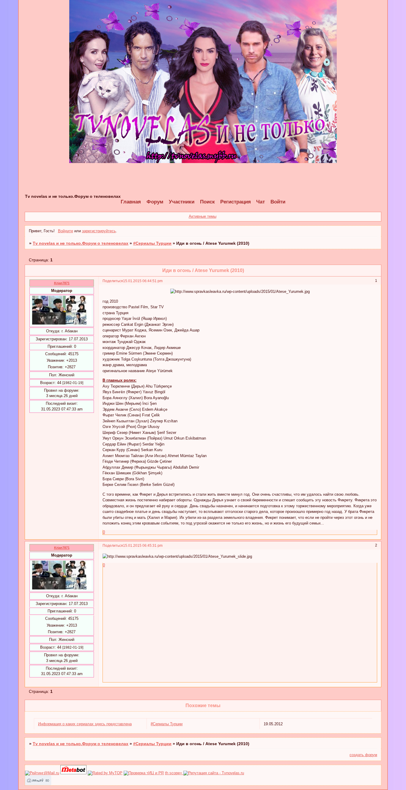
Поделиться (113, 281)
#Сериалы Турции (152, 243)
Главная (131, 202)
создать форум (363, 755)
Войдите (65, 231)
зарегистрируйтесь (99, 231)
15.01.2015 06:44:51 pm (143, 281)
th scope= (174, 773)
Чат (260, 202)
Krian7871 (62, 283)
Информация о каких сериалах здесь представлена (85, 724)
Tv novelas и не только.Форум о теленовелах (80, 243)
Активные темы (202, 216)
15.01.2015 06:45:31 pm (143, 545)
